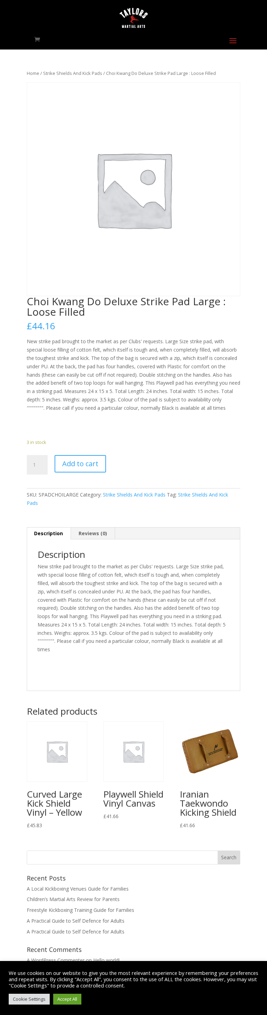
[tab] (48, 533)
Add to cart (80, 463)
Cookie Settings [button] (29, 999)
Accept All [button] (67, 999)
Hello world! (106, 960)
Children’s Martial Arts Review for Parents (73, 899)
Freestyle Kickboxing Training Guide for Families (80, 910)
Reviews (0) (93, 533)
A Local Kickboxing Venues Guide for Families (78, 888)
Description (48, 533)
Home (33, 73)
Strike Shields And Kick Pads (72, 73)
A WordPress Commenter (55, 960)
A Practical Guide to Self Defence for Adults (75, 920)
